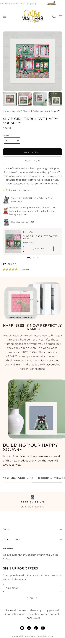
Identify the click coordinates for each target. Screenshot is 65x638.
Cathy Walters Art (27, 636)
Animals (16, 111)
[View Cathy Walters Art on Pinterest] (36, 628)
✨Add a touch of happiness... (18, 190)
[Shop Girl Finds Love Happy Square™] (10, 99)
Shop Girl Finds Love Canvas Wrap (40, 237)
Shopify (50, 636)
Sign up (32, 598)
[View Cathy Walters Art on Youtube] (43, 628)
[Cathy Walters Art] (32, 16)
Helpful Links (11, 539)
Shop (6, 529)
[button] (54, 16)
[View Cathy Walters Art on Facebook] (29, 628)
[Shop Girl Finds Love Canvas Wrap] (13, 241)
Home (6, 111)
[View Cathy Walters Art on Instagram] (22, 628)
